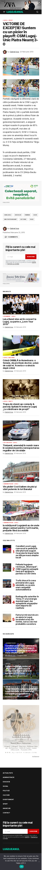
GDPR (34, 262)
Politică (6, 790)
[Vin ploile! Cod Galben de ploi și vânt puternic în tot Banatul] (21, 472)
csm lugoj (7, 215)
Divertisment (8, 799)
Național (12, 357)
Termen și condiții (13, 264)
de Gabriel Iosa (10, 655)
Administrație (8, 483)
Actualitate (8, 442)
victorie (23, 219)
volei (31, 219)
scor (35, 215)
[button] (4, 11)
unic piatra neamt (10, 219)
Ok (22, 866)
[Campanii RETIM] (21, 192)
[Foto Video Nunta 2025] (21, 277)
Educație (6, 782)
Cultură (6, 795)
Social (8, 686)
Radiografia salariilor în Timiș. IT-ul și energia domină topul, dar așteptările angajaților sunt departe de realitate (27, 602)
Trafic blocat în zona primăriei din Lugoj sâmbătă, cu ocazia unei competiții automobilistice (26, 585)
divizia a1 (18, 215)
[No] (39, 861)
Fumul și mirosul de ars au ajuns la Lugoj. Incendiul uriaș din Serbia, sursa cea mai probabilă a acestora (27, 619)
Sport (11, 20)
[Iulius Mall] (21, 5)
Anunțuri (6, 808)
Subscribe (31, 257)
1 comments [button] (13, 237)
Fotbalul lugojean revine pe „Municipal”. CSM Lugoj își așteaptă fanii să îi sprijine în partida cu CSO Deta (27, 569)
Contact (6, 813)
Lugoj (6, 20)
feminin (27, 215)
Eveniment (7, 316)
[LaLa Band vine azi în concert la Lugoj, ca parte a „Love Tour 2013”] (21, 304)
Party (11, 401)
